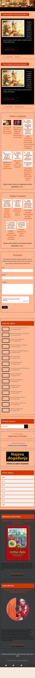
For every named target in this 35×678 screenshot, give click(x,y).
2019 (3, 489)
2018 (3, 493)
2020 (3, 485)
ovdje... (21, 186)
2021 (3, 481)
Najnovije (17, 57)
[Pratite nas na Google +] (25, 665)
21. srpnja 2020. (8, 57)
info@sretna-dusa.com (22, 263)
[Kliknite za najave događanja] (17, 461)
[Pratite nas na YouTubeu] (17, 434)
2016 (3, 500)
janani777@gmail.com (17, 573)
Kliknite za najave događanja (18, 463)
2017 (3, 496)
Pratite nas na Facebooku (17, 445)
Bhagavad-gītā (19, 106)
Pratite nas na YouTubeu (17, 436)
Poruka (4, 282)
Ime (3, 267)
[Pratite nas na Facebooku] (17, 443)
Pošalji (5, 307)
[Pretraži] (26, 426)
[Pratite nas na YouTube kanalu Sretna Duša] (8, 665)
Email (4, 275)
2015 (3, 504)
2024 (3, 477)
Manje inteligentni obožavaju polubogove (15, 14)
